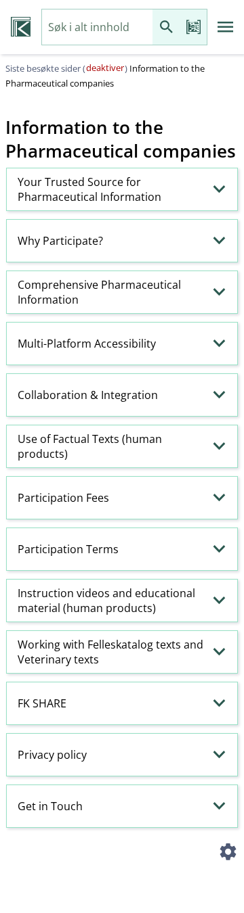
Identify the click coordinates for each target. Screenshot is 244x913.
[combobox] (97, 27)
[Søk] (166, 27)
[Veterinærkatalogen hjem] (20, 27)
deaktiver (105, 68)
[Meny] (226, 27)
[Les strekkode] (193, 27)
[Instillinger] (228, 853)
